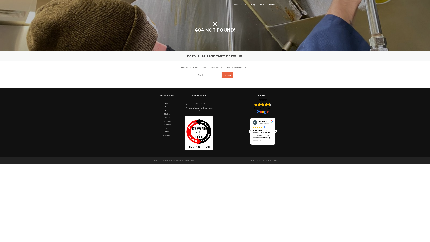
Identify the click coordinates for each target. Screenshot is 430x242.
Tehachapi (167, 121)
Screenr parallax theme (258, 160)
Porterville (167, 135)
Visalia (167, 132)
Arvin (167, 103)
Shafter (167, 114)
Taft (167, 100)
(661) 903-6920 (201, 104)
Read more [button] (257, 141)
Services (262, 5)
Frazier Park (167, 125)
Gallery (252, 5)
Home (235, 5)
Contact (272, 5)
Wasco (167, 107)
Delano (167, 110)
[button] (275, 131)
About (243, 5)
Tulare (167, 128)
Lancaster (167, 117)
